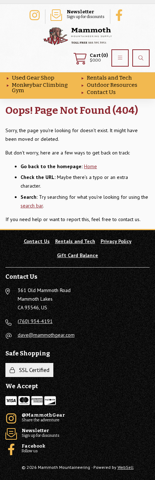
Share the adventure (34, 14)
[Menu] (120, 58)
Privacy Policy (116, 241)
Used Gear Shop (33, 78)
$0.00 (99, 58)
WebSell (126, 467)
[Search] (141, 58)
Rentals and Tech (109, 78)
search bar (32, 205)
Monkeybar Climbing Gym (40, 88)
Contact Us (101, 92)
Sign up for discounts (86, 14)
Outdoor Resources (112, 85)
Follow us (120, 14)
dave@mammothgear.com (46, 335)
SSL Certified (32, 369)
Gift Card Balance (77, 255)
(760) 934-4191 (35, 321)
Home (90, 166)
